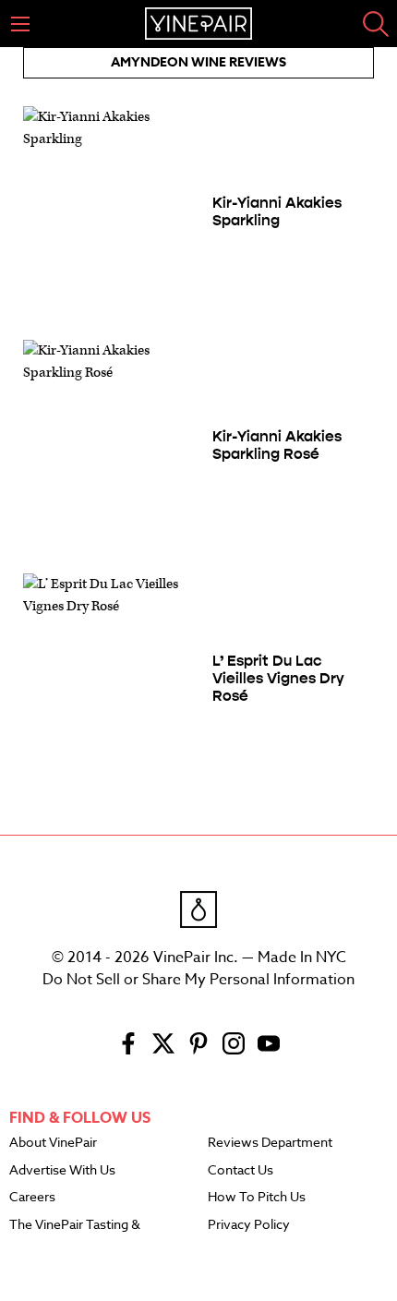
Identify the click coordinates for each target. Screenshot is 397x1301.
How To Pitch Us (257, 1197)
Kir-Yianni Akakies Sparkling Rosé (277, 445)
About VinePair (53, 1143)
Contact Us (240, 1170)
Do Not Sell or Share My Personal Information (198, 980)
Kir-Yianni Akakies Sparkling (277, 211)
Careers (32, 1197)
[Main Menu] (20, 24)
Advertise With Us (62, 1170)
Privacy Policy (249, 1225)
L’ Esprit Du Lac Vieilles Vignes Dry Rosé (278, 678)
